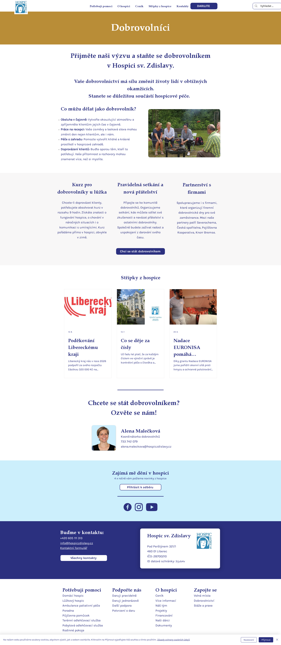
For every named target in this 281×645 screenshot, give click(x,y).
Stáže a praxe (203, 605)
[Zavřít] (277, 639)
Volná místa (202, 595)
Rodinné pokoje (73, 630)
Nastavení (249, 639)
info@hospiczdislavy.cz (76, 543)
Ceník (159, 595)
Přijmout (265, 639)
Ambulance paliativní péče (81, 605)
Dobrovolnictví (204, 600)
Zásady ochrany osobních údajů (173, 639)
